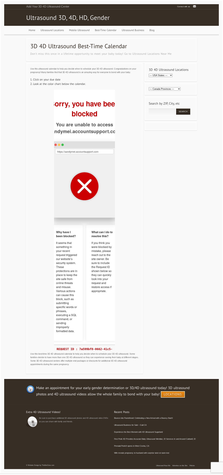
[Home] (32, 30)
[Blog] (152, 30)
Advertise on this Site (179, 465)
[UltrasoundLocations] (52, 30)
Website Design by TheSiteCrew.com (41, 465)
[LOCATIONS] (173, 394)
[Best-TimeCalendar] (105, 30)
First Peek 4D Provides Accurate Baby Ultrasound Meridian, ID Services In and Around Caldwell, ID (155, 439)
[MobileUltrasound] (79, 30)
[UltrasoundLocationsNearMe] (152, 53)
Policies (192, 465)
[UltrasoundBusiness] (133, 30)
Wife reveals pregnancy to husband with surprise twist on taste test (141, 453)
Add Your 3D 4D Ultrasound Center (47, 6)
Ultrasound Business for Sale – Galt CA (130, 425)
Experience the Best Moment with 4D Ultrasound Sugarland (138, 432)
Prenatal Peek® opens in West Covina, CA (131, 446)
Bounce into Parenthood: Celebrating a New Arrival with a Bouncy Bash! (143, 418)
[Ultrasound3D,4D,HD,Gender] (68, 17)
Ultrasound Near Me (163, 465)
